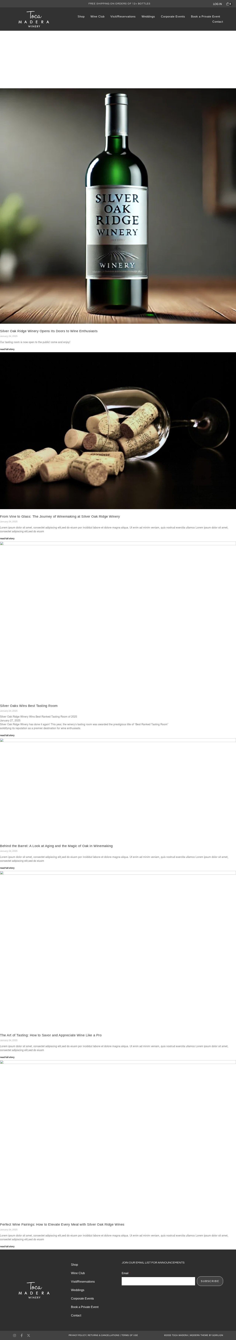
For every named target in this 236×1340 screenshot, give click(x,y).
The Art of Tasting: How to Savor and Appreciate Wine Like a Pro (51, 1035)
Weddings (148, 16)
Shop (81, 16)
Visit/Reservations (123, 16)
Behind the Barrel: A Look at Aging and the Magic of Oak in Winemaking (56, 846)
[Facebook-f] (21, 1335)
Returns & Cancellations (103, 1335)
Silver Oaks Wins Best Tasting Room (29, 706)
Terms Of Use (129, 1335)
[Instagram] (14, 1335)
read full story (7, 349)
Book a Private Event (205, 16)
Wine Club (98, 16)
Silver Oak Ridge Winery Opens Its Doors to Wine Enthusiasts (49, 331)
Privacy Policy (77, 1335)
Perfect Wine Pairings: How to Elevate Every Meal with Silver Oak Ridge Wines (62, 1224)
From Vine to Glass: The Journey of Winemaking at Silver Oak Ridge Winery (60, 516)
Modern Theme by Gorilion (206, 1335)
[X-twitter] (28, 1335)
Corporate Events (173, 16)
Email (125, 1273)
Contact (217, 21)
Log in (217, 4)
